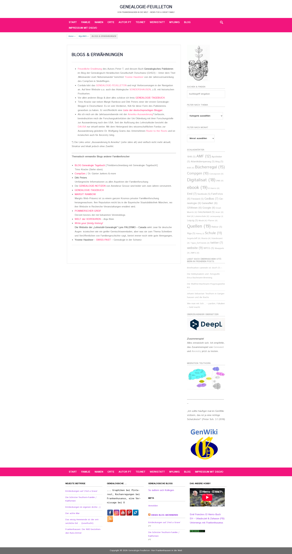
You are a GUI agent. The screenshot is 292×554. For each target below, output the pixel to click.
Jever (219, 212)
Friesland (197, 199)
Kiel (190, 216)
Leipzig (192, 220)
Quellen (199, 226)
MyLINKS (174, 22)
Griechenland (206, 212)
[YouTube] (123, 513)
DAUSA (82, 126)
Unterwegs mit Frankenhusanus (206, 522)
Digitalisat (201, 180)
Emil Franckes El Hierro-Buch (205, 514)
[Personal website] (136, 513)
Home (71, 36)
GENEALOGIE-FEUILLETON (111, 85)
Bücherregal (210, 167)
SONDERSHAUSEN (140, 89)
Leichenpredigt (216, 216)
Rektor (216, 227)
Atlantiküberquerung (203, 161)
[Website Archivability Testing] (197, 531)
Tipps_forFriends (200, 243)
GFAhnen (194, 208)
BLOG (187, 22)
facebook (203, 194)
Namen (99, 22)
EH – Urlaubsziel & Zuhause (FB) (207, 518)
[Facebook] (110, 513)
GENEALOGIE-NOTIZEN (92, 186)
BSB (190, 167)
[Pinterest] (129, 513)
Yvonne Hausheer (134, 77)
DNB (219, 180)
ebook (197, 187)
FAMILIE (85, 22)
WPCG (208, 248)
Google (208, 208)
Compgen (198, 173)
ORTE (111, 22)
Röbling (200, 233)
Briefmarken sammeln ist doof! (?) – (204, 267)
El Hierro (213, 188)
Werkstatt (157, 22)
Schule (213, 233)
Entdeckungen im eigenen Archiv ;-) (82, 507)
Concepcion (216, 173)
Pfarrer (212, 220)
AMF (203, 156)
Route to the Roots (157, 131)
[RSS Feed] (110, 519)
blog (219, 161)
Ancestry (197, 351)
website (195, 248)
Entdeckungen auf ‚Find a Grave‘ (81, 491)
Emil (192, 194)
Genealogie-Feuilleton (146, 7)
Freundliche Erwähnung (90, 69)
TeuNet (140, 22)
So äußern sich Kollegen (161, 490)
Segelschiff (193, 238)
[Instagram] (116, 513)
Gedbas (211, 199)
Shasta (206, 238)
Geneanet (219, 347)
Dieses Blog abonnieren (164, 515)
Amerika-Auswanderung (140, 114)
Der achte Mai (72, 513)
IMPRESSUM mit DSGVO (83, 28)
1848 (191, 156)
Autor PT (125, 22)
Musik (203, 220)
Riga (191, 233)
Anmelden (153, 505)
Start (73, 22)
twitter (216, 243)
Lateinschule (201, 216)
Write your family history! (89, 223)
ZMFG (194, 252)
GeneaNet (209, 203)
